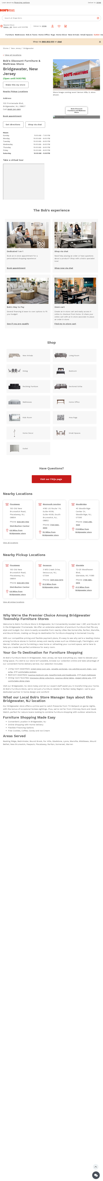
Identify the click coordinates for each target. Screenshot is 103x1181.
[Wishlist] (59, 26)
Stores (6, 48)
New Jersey (16, 48)
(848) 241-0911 (14, 109)
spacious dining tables (64, 678)
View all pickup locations (13, 602)
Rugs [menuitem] (53, 35)
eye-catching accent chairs (80, 669)
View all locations (13, 55)
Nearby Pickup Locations (15, 91)
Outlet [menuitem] (96, 35)
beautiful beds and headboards (62, 675)
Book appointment (12, 116)
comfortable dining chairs (19, 681)
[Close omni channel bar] (100, 42)
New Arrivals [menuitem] (73, 35)
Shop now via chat (64, 268)
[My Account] (52, 26)
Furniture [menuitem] (10, 35)
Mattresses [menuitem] (20, 35)
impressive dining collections (42, 678)
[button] (59, 42)
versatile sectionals (59, 669)
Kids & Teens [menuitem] (31, 35)
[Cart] (66, 26)
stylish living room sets (40, 669)
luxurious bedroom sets (38, 675)
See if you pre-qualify (18, 324)
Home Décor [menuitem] (61, 35)
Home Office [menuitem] (44, 35)
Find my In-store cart (65, 324)
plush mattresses (88, 675)
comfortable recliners (27, 672)
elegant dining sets (83, 678)
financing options (22, 3)
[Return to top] (95, 1167)
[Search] (98, 18)
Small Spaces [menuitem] (86, 35)
